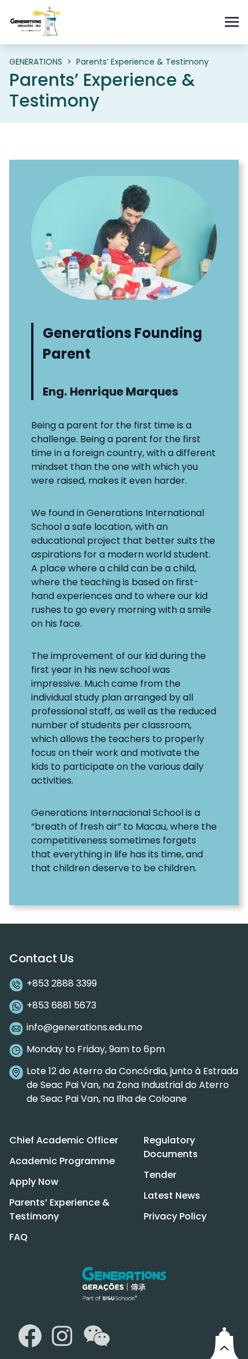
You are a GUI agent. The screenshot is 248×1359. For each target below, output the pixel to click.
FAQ (18, 1237)
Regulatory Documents (171, 1147)
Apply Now (33, 1181)
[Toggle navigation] (232, 21)
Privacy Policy (175, 1216)
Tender (160, 1174)
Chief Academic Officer (63, 1140)
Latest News (172, 1195)
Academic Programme (62, 1161)
